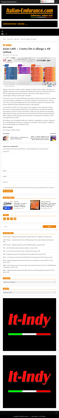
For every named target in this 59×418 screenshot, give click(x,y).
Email (5, 176)
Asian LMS (8, 45)
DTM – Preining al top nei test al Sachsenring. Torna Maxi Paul (20, 254)
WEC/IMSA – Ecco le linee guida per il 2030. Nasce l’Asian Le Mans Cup (48, 205)
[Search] (6, 34)
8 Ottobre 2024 (14, 55)
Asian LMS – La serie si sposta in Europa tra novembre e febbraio (20, 205)
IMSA (49, 201)
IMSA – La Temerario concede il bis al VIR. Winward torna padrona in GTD (23, 257)
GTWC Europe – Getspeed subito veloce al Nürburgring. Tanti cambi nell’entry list (25, 240)
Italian (45, 1)
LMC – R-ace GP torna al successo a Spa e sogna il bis (17, 251)
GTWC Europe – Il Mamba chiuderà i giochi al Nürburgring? (19, 245)
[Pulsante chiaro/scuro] (2, 34)
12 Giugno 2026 (46, 208)
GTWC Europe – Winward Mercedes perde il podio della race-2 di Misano (23, 237)
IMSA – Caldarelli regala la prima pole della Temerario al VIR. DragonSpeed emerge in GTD (28, 270)
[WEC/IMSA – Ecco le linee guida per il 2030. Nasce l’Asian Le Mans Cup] (35, 205)
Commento (6, 151)
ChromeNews (34, 416)
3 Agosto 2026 (18, 208)
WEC (42, 201)
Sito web (5, 182)
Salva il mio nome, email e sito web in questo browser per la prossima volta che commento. (29, 187)
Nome (5, 171)
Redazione (6, 55)
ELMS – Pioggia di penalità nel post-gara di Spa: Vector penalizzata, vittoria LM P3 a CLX (27, 260)
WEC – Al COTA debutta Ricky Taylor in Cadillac (16, 248)
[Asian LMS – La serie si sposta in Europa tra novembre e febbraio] (8, 205)
